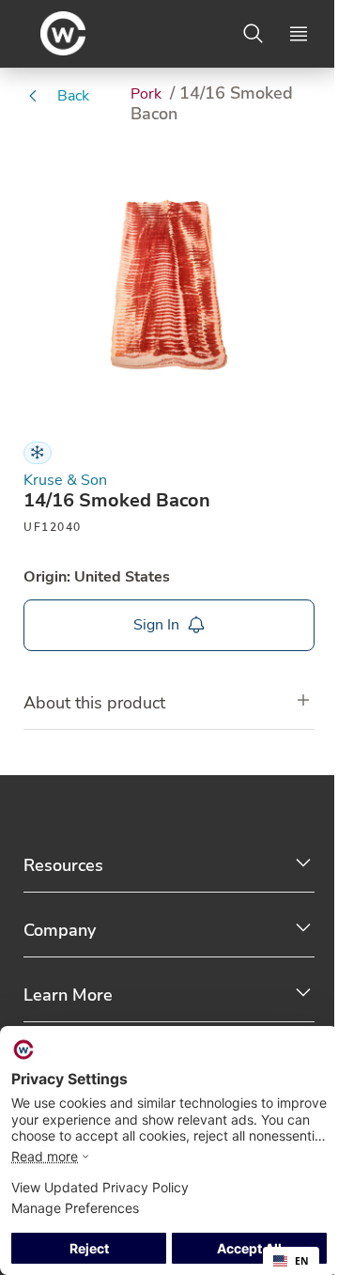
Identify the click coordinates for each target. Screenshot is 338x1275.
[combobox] (291, 1261)
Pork (148, 94)
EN (302, 1261)
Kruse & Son (65, 481)
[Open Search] (253, 33)
